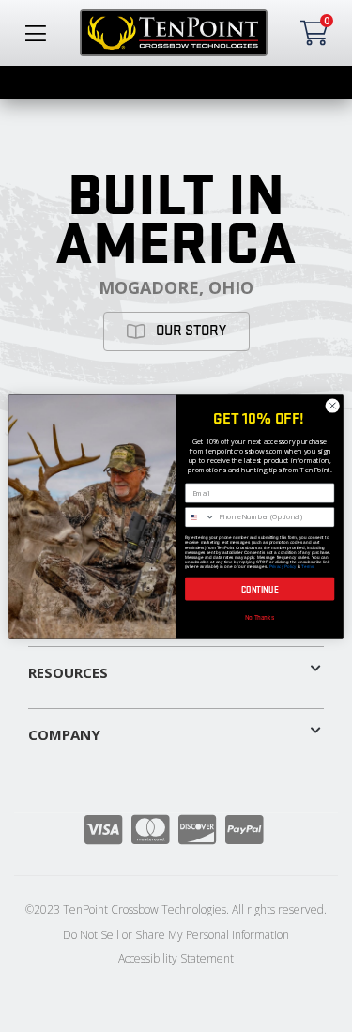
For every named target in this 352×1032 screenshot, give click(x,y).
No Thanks (260, 617)
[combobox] (200, 516)
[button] (176, 668)
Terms (307, 565)
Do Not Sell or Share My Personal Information (176, 935)
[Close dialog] (332, 405)
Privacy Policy (283, 565)
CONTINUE (260, 588)
